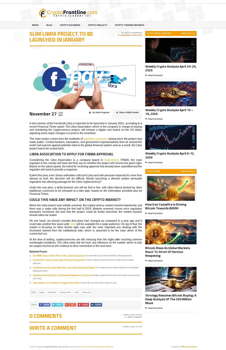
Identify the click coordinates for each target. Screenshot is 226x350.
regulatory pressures (96, 138)
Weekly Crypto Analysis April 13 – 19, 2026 (169, 111)
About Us (109, 347)
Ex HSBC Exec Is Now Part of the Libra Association (59, 255)
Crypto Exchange (70, 25)
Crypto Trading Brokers (129, 25)
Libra (73, 224)
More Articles (188, 33)
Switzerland (111, 160)
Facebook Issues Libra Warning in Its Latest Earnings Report (64, 267)
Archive (81, 347)
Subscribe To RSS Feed (131, 35)
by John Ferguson (100, 112)
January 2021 (65, 292)
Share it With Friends (129, 112)
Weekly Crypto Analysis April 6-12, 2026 (170, 155)
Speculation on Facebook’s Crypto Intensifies (56, 283)
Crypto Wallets (97, 25)
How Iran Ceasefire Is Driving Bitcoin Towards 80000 (165, 206)
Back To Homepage (133, 33)
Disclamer (100, 347)
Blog (49, 25)
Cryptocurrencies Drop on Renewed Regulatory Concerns (62, 275)
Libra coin (87, 292)
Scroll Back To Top (132, 315)
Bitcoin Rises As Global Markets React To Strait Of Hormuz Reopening (167, 251)
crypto (41, 292)
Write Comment (135, 317)
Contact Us (90, 347)
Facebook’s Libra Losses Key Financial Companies (59, 260)
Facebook (52, 292)
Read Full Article (155, 75)
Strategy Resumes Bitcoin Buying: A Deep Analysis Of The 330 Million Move (170, 299)
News (35, 25)
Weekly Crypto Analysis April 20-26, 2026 (170, 68)
